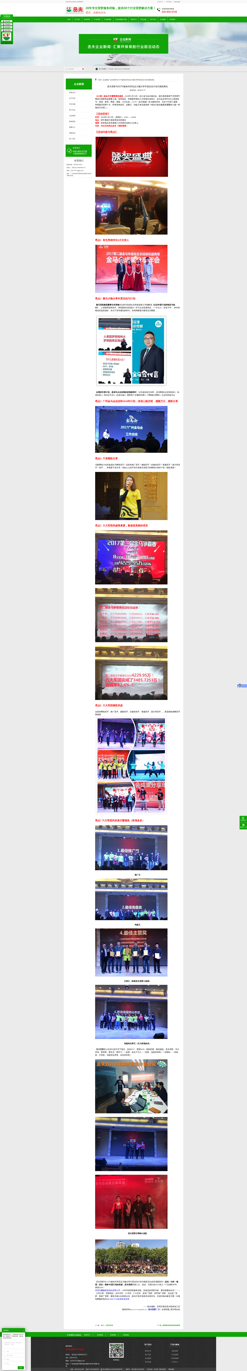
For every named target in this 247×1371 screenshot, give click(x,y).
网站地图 (177, 2)
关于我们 (169, 2)
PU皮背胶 (97, 19)
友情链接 (100, 1335)
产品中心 (160, 2)
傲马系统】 (163, 1369)
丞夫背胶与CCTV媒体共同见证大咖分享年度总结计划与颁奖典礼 (132, 80)
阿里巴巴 (87, 1335)
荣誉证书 (134, 19)
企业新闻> (106, 80)
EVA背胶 (137, 1293)
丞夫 (139, 1043)
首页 (69, 19)
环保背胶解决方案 (121, 19)
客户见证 (153, 19)
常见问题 (143, 19)
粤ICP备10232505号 (138, 1369)
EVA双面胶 (107, 19)
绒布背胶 (87, 19)
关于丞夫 (77, 19)
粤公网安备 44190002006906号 (112, 1369)
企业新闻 (163, 19)
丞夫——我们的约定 (107, 1325)
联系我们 (173, 19)
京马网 (156, 1369)
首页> (100, 80)
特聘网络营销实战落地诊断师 (171, 1325)
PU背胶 (128, 1293)
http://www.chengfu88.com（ (139, 1309)
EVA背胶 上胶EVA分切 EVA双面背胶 (119, 69)
